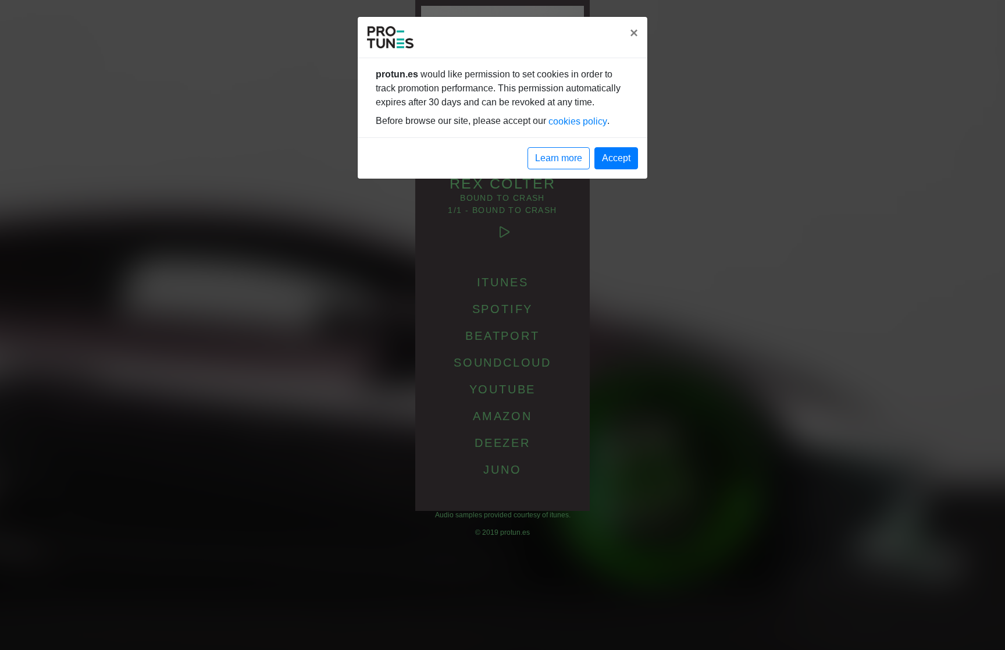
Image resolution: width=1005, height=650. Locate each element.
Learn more (558, 158)
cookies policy (577, 121)
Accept (616, 158)
